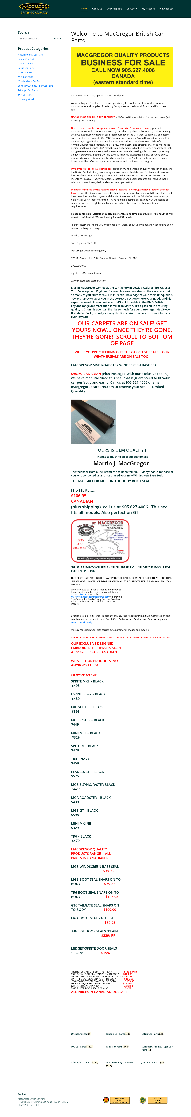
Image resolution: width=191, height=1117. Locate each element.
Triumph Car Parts (28, 90)
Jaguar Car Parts (26, 59)
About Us (97, 8)
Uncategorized (26, 99)
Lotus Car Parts (26, 68)
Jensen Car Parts (27, 63)
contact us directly (81, 622)
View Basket (166, 8)
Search (56, 38)
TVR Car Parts (25, 94)
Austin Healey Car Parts (30, 54)
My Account (148, 8)
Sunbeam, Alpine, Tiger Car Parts (35, 85)
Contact (131, 8)
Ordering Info (114, 8)
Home (84, 8)
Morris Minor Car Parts (30, 81)
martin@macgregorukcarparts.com (90, 596)
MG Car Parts (25, 72)
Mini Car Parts (25, 76)
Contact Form (78, 594)
